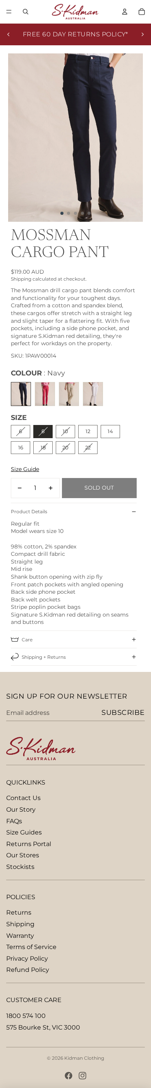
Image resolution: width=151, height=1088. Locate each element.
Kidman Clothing (84, 1058)
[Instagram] (82, 1075)
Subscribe (123, 712)
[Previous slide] (8, 34)
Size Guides (24, 832)
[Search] (25, 11)
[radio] (21, 394)
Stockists (20, 866)
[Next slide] (142, 34)
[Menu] (9, 12)
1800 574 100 (26, 1015)
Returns (18, 912)
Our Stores (22, 855)
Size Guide (25, 469)
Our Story (21, 809)
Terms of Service (31, 947)
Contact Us (23, 798)
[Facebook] (68, 1075)
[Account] (124, 11)
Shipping (20, 924)
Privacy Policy (27, 958)
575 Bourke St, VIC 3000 (43, 1027)
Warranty (20, 935)
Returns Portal (28, 844)
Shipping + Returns (44, 657)
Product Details (29, 511)
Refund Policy (27, 969)
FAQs (14, 821)
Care (27, 640)
